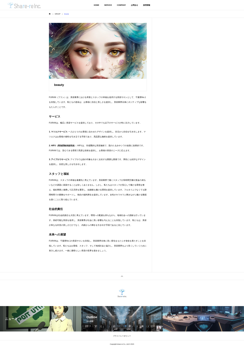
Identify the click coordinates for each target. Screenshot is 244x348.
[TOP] (122, 276)
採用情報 (146, 5)
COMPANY (121, 5)
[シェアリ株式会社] (24, 5)
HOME (96, 5)
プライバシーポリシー (122, 336)
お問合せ (134, 5)
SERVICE (108, 5)
